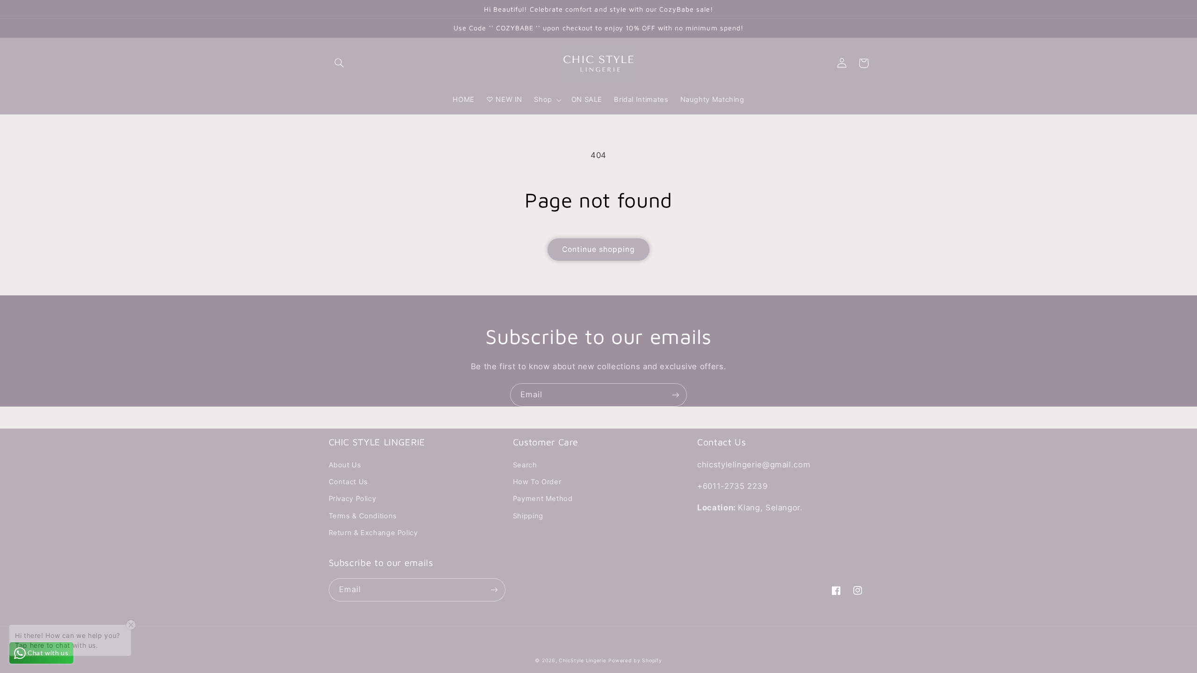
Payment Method (543, 498)
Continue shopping (598, 249)
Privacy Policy (352, 498)
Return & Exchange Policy (373, 533)
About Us (345, 465)
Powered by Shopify (635, 661)
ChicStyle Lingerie (582, 661)
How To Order (537, 482)
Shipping (528, 516)
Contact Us (348, 482)
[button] (339, 63)
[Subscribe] (675, 394)
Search (525, 465)
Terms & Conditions (363, 516)
